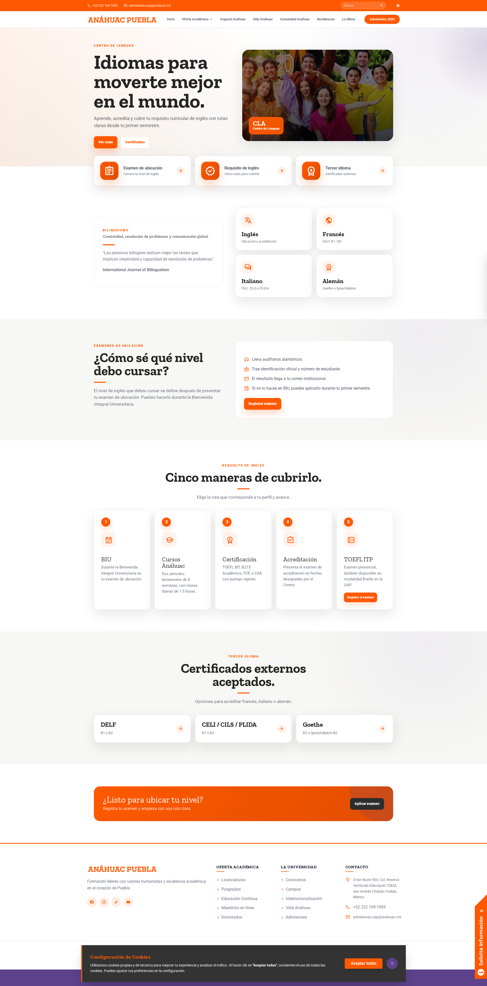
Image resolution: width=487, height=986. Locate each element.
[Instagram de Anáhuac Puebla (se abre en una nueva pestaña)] (104, 902)
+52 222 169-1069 (102, 6)
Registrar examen (265, 405)
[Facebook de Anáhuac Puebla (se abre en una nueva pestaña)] (91, 902)
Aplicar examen (369, 805)
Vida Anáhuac (263, 19)
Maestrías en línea (243, 908)
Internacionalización (301, 898)
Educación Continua (243, 899)
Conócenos (308, 880)
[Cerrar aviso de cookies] (392, 963)
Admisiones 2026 (384, 20)
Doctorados (243, 918)
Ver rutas (105, 142)
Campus (308, 890)
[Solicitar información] (481, 913)
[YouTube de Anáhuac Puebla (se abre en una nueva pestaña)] (128, 902)
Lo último (348, 19)
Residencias (326, 19)
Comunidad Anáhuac (295, 19)
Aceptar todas (363, 963)
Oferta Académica (197, 19)
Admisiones (308, 918)
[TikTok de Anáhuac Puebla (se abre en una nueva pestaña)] (116, 902)
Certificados (135, 142)
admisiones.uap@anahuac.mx (147, 6)
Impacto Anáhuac (234, 19)
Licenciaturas (243, 880)
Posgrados (243, 890)
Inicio (171, 19)
